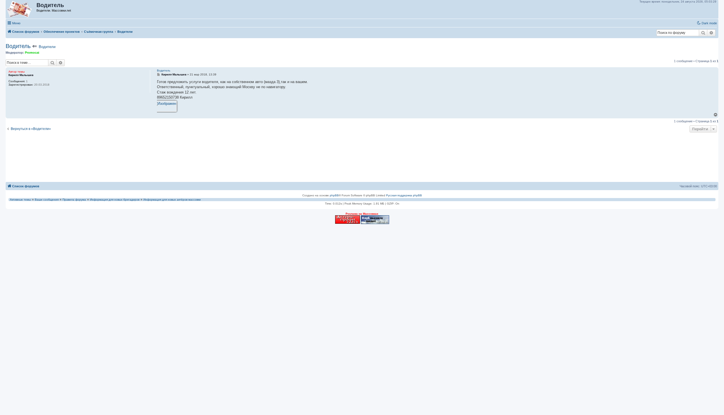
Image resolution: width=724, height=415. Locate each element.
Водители (47, 47)
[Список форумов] (21, 9)
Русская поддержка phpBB (404, 195)
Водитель (18, 46)
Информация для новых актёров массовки (172, 199)
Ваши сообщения (47, 199)
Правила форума (74, 199)
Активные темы (20, 199)
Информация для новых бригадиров (114, 199)
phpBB (334, 195)
